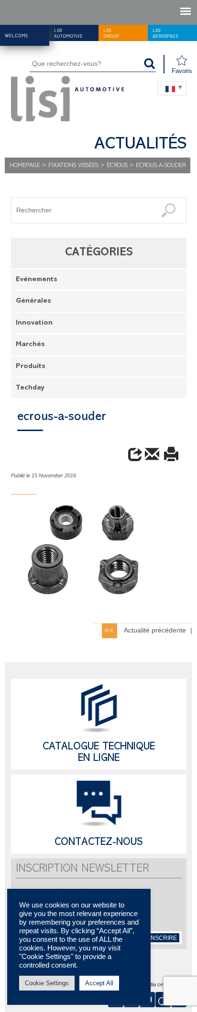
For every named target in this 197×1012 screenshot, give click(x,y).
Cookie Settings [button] (47, 983)
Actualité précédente (155, 630)
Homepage (25, 166)
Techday (30, 388)
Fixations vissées (73, 166)
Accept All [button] (99, 983)
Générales (33, 301)
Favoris (182, 70)
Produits (30, 366)
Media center (157, 984)
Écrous (117, 166)
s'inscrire (160, 938)
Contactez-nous (99, 843)
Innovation (34, 323)
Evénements (36, 280)
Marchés (30, 344)
